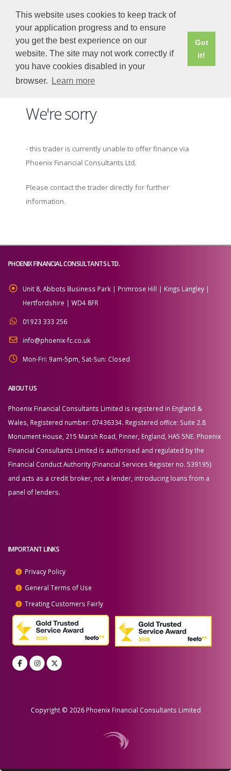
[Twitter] (54, 663)
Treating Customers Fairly (64, 603)
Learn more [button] (73, 80)
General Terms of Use (58, 587)
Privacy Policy (45, 571)
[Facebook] (19, 663)
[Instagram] (37, 663)
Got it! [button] (201, 49)
